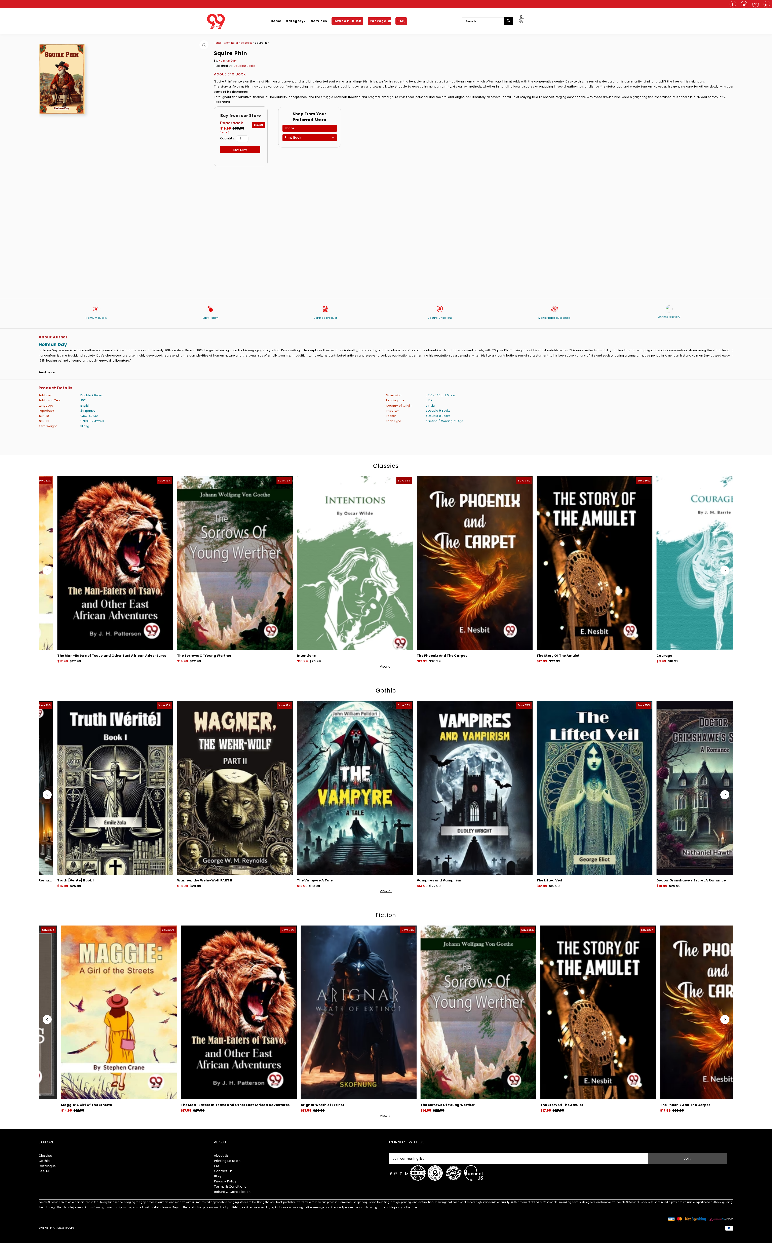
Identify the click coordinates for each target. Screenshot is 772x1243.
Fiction (386, 915)
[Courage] (292, 1012)
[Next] (724, 570)
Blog (217, 1176)
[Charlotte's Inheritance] (289, 788)
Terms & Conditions (230, 1186)
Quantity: (227, 138)
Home (218, 42)
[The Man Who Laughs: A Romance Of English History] (275, 563)
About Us (221, 1155)
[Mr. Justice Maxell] (532, 1012)
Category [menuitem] (295, 21)
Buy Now (240, 149)
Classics (386, 466)
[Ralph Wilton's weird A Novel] (170, 788)
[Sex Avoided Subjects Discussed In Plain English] (395, 563)
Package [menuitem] (378, 21)
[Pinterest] (755, 4)
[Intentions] (412, 1012)
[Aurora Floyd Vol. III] (529, 788)
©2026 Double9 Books (57, 1228)
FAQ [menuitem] (401, 21)
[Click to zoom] (203, 44)
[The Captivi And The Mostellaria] (514, 563)
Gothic (386, 691)
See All (44, 1171)
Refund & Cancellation (232, 1191)
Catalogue (47, 1166)
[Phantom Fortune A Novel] (409, 788)
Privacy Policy (225, 1181)
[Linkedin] (767, 4)
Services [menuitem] (319, 21)
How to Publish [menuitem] (347, 21)
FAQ (217, 1166)
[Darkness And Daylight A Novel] (649, 788)
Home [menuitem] (276, 21)
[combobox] (485, 21)
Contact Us (223, 1171)
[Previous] (47, 570)
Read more (222, 102)
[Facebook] (733, 4)
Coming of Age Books (238, 42)
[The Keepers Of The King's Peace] (155, 563)
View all (386, 666)
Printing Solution (227, 1160)
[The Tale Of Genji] (634, 563)
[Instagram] (744, 4)
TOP (765, 1237)
